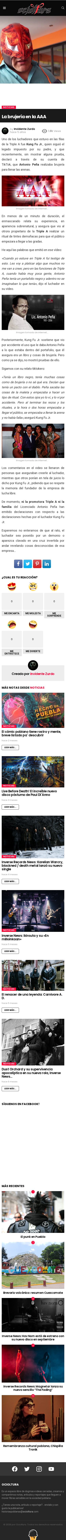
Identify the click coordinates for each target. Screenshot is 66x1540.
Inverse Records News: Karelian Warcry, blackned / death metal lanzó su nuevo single (32, 866)
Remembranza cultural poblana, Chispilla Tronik (33, 1447)
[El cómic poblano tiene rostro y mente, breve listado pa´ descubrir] (33, 710)
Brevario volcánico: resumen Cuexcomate (33, 1293)
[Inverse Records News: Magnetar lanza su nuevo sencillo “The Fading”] (33, 1364)
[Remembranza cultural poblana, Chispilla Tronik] (33, 1418)
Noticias (37, 688)
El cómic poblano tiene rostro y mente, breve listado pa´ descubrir (31, 733)
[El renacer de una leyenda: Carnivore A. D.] (33, 975)
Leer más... (10, 747)
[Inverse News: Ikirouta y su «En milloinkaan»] (33, 911)
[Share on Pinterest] (37, 564)
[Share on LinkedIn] (46, 564)
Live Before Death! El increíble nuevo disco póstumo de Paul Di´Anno (29, 793)
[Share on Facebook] (18, 564)
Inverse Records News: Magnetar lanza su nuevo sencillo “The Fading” (33, 1388)
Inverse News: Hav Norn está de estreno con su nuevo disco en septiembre (33, 1337)
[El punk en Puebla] (33, 1212)
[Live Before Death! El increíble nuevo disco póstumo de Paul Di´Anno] (33, 771)
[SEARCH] (63, 8)
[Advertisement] (33, 1148)
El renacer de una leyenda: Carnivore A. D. (32, 996)
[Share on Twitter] (28, 564)
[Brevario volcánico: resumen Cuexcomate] (33, 1265)
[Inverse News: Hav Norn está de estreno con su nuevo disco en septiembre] (33, 1315)
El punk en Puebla (33, 1237)
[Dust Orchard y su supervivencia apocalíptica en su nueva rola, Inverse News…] (33, 1042)
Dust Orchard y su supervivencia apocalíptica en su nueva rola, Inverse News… (31, 1073)
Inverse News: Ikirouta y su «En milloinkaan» (25, 937)
